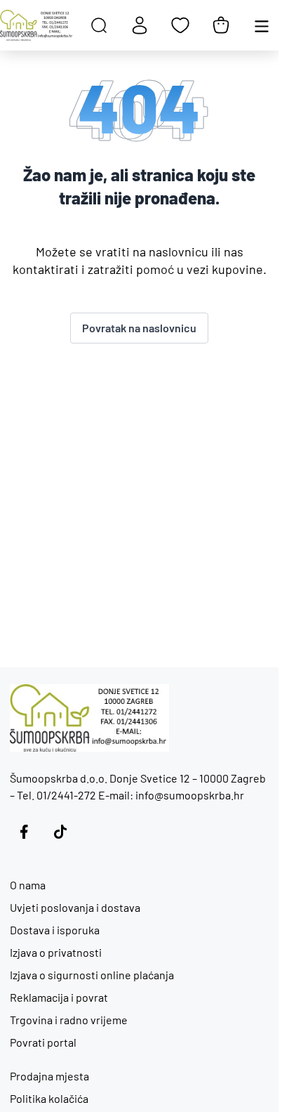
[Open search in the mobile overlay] (99, 25)
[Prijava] (139, 25)
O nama (28, 884)
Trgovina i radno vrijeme (69, 1019)
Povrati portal (43, 1042)
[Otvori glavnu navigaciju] (261, 25)
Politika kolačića (49, 1098)
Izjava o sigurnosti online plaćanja (92, 974)
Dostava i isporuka (55, 929)
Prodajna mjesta (49, 1075)
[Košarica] (221, 25)
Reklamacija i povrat (59, 997)
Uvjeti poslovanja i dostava (75, 907)
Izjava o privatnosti (56, 952)
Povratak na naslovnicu (139, 327)
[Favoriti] (180, 25)
